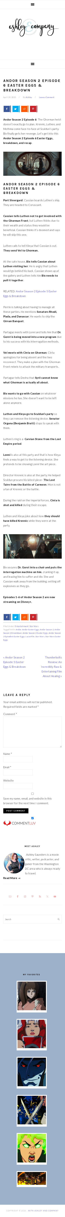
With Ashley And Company (32, 33)
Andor (18, 629)
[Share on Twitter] (16, 108)
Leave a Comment (46, 97)
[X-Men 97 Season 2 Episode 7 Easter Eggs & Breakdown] (32, 1123)
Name (7, 753)
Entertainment (22, 626)
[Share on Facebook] (7, 108)
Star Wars (34, 626)
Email (7, 767)
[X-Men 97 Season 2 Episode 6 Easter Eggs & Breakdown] (32, 1161)
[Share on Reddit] (24, 108)
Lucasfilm (29, 636)
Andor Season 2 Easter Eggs (35, 633)
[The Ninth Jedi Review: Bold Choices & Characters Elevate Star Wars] (32, 1009)
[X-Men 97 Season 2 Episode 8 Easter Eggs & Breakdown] (32, 1085)
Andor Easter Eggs (30, 629)
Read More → (12, 878)
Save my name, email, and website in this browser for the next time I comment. (27, 801)
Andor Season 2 (47, 629)
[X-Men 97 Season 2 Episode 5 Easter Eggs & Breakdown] (32, 1183)
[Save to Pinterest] (33, 108)
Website (8, 780)
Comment (10, 714)
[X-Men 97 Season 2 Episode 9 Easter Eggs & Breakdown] (32, 1047)
